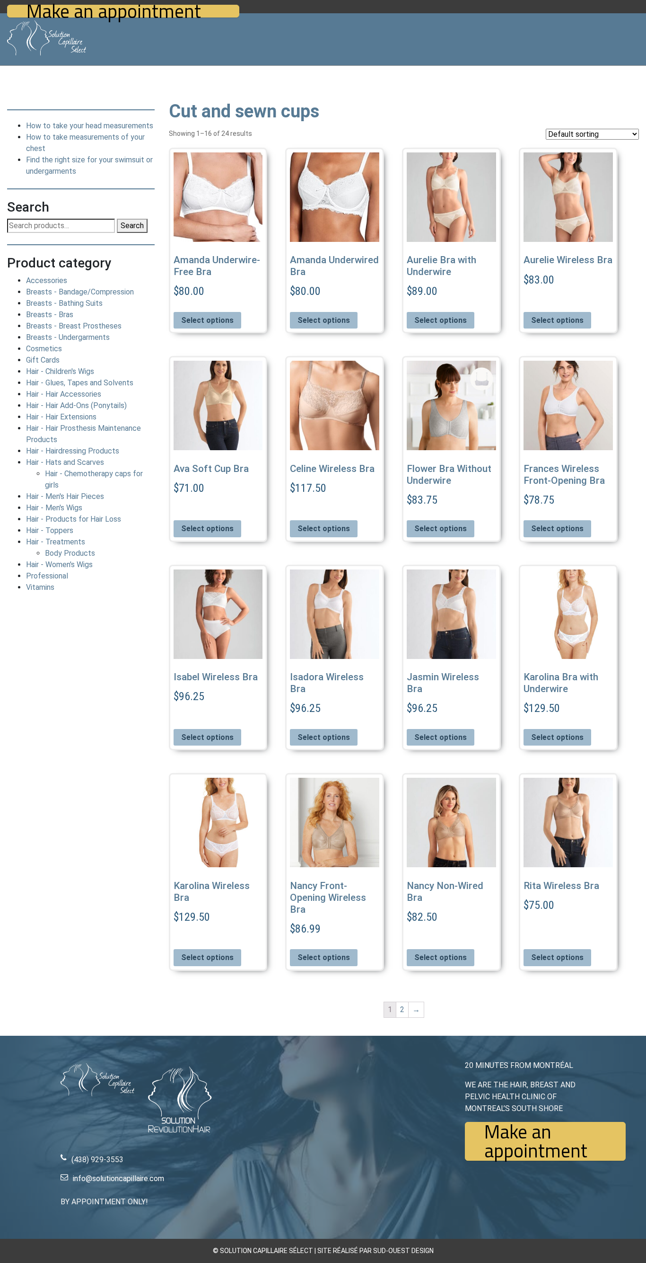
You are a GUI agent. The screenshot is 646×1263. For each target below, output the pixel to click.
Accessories (46, 280)
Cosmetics (44, 348)
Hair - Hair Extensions (61, 416)
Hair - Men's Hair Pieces (65, 496)
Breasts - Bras (49, 314)
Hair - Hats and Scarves (65, 462)
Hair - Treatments (55, 541)
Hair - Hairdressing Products (72, 450)
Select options (207, 320)
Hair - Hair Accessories (63, 394)
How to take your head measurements (89, 125)
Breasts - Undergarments (68, 337)
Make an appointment (113, 11)
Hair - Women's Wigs (59, 564)
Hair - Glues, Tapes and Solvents (79, 382)
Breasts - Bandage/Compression (80, 291)
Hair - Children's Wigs (60, 371)
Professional (47, 575)
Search (132, 225)
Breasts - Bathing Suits (64, 303)
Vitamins (40, 587)
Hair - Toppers (49, 530)
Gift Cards (43, 360)
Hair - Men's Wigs (54, 507)
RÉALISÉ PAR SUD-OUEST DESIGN (383, 1250)
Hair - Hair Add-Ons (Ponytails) (76, 405)
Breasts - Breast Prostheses (74, 325)
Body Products (70, 553)
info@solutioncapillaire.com (118, 1178)
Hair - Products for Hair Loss (73, 519)
